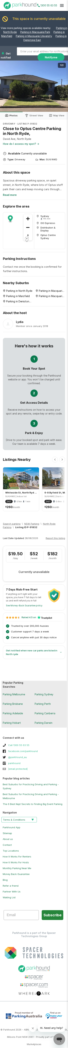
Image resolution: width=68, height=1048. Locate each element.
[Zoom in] (28, 218)
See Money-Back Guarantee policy (24, 605)
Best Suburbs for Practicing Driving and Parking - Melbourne (31, 796)
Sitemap (7, 833)
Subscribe (52, 915)
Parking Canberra (45, 713)
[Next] (62, 459)
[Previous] (55, 459)
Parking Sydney (44, 694)
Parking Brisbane (13, 703)
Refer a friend (10, 885)
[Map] (18, 230)
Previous (6, 86)
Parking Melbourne (14, 694)
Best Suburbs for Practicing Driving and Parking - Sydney (31, 786)
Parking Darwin (43, 722)
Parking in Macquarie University (34, 36)
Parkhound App (11, 827)
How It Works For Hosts (16, 862)
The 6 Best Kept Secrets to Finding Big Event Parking (32, 804)
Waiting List (9, 897)
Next (61, 86)
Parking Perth (43, 703)
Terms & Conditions (14, 819)
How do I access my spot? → (21, 143)
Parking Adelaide (13, 713)
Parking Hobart (12, 722)
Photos (13, 115)
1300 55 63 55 (48, 5)
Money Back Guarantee (16, 874)
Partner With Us (11, 891)
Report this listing (55, 538)
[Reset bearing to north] (28, 236)
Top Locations (11, 850)
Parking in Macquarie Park (35, 32)
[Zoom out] (28, 227)
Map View (58, 115)
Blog (5, 879)
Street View (36, 115)
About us (8, 839)
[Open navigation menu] (62, 5)
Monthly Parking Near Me (17, 868)
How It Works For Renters (17, 856)
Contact (7, 844)
